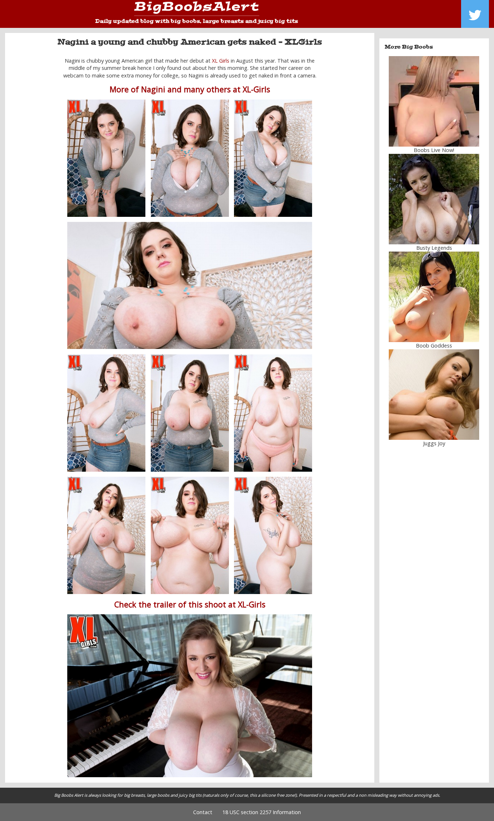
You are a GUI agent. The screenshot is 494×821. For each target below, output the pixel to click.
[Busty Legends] (434, 199)
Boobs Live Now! (434, 150)
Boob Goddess (434, 345)
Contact (202, 812)
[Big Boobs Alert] (196, 9)
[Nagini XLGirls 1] (106, 158)
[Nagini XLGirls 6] (190, 413)
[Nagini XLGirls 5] (106, 413)
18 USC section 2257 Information (261, 812)
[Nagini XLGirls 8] (273, 413)
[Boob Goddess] (434, 297)
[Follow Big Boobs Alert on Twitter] (475, 14)
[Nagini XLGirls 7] (106, 535)
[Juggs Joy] (434, 394)
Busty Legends (434, 247)
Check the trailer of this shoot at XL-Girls (189, 604)
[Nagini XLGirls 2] (273, 158)
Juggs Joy (434, 443)
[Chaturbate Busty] (434, 101)
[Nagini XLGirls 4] (189, 285)
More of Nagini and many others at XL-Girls (190, 89)
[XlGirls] (189, 695)
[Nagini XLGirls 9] (190, 535)
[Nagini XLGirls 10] (273, 535)
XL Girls (220, 60)
